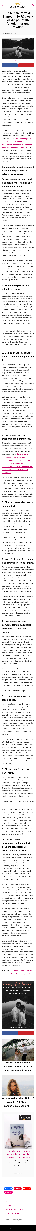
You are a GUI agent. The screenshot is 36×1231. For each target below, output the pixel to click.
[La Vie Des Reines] (18, 5)
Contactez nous (10, 1205)
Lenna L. (6, 31)
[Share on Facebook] (10, 65)
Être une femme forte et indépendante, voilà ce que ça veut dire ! (17, 974)
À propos (7, 1201)
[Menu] (3, 5)
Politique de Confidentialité (14, 1209)
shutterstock (18, 60)
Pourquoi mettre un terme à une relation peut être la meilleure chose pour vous (18, 1154)
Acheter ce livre (18, 1173)
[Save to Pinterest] (26, 65)
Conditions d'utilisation (12, 1213)
